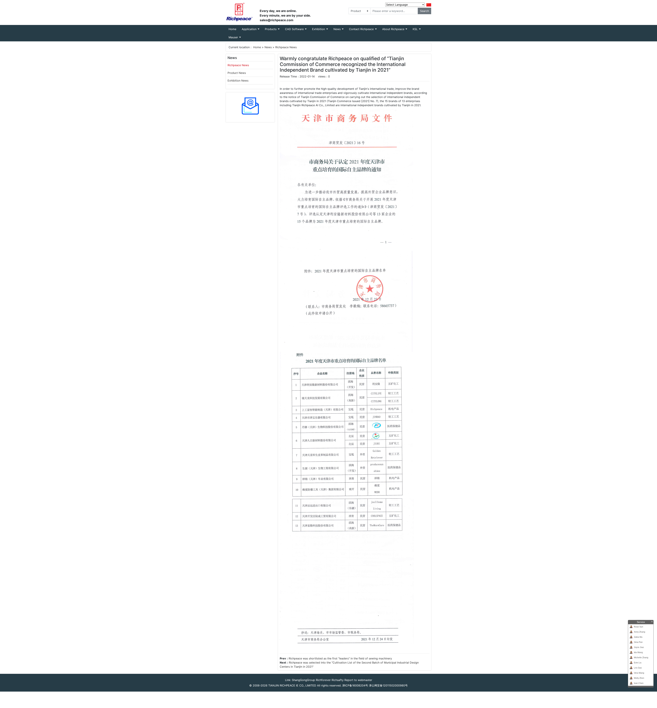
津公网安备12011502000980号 (388, 685)
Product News (237, 73)
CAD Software (295, 29)
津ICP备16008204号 (355, 685)
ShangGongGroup (303, 680)
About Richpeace (393, 29)
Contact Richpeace (362, 29)
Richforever (323, 680)
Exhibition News (238, 80)
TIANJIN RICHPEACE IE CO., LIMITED (292, 685)
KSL (415, 29)
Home (234, 29)
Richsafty (338, 680)
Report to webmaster (358, 680)
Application (249, 29)
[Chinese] (428, 4)
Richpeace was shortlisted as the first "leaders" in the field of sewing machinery (340, 658)
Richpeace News (286, 47)
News (337, 29)
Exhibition (319, 29)
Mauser (234, 37)
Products (271, 29)
